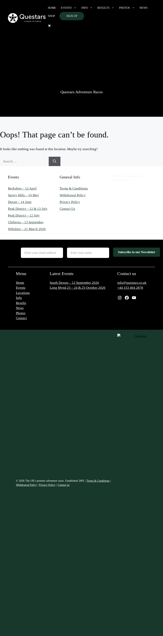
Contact (21, 318)
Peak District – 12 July (24, 215)
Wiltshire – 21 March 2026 (27, 229)
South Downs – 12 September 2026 (74, 283)
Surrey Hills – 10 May (23, 195)
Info (84, 7)
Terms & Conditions (74, 188)
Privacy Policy (70, 202)
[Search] (54, 161)
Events (66, 7)
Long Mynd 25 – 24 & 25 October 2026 (77, 288)
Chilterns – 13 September (26, 222)
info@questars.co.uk (132, 283)
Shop (51, 16)
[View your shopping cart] (49, 26)
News (143, 7)
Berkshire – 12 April (22, 188)
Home (52, 7)
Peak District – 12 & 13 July (28, 209)
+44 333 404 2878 (130, 288)
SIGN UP (71, 16)
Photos (124, 7)
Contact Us (67, 209)
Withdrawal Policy (73, 195)
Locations (23, 293)
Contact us (63, 484)
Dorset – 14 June (20, 202)
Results (103, 7)
